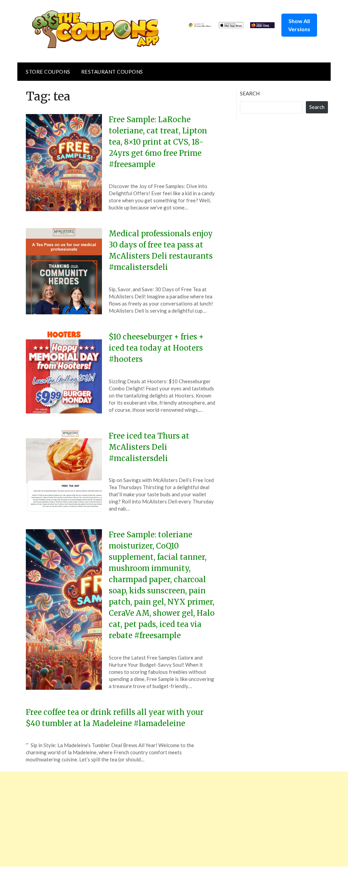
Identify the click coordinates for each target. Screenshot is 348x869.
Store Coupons (48, 72)
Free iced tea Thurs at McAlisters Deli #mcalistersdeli (149, 447)
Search (250, 93)
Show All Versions (299, 25)
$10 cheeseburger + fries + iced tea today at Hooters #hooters (156, 348)
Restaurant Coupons (112, 72)
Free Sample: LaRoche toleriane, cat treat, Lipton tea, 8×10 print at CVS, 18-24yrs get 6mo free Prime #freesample (158, 142)
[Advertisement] (174, 819)
